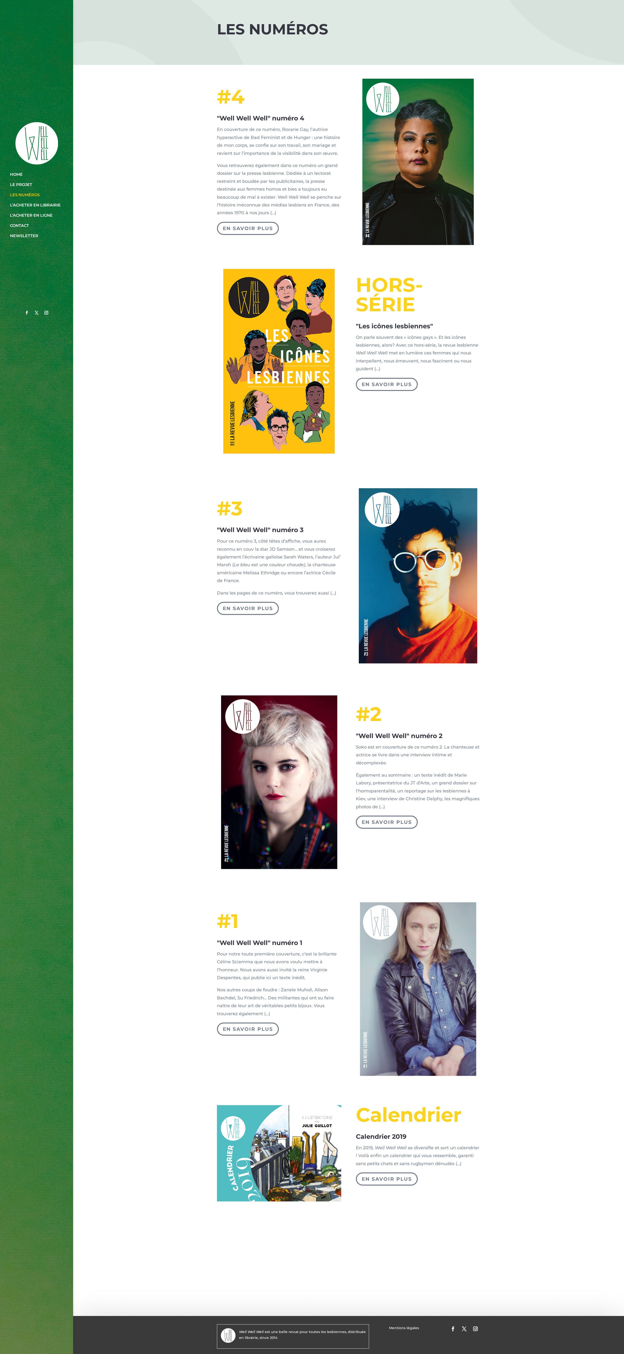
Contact (19, 225)
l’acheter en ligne (31, 215)
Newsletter (24, 236)
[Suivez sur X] (36, 313)
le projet (21, 184)
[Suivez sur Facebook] (27, 313)
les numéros (25, 195)
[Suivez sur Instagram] (46, 313)
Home (16, 174)
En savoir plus (248, 228)
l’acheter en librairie (35, 205)
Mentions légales (404, 1328)
